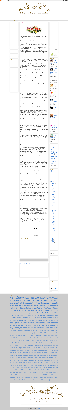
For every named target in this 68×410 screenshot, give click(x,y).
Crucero (16, 299)
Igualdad (21, 349)
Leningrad (14, 354)
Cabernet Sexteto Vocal (34, 335)
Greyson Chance (37, 347)
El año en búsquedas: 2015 (53, 186)
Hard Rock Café (34, 320)
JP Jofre (17, 350)
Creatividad (40, 318)
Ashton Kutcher (39, 332)
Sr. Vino (31, 297)
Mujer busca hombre (51, 359)
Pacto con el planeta (50, 362)
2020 (24, 315)
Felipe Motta (39, 308)
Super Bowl (41, 300)
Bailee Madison (13, 333)
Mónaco (36, 360)
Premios (46, 364)
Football (29, 300)
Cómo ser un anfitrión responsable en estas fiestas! (53, 195)
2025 (52, 171)
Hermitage (41, 320)
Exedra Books (18, 319)
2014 (55, 299)
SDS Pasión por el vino (48, 324)
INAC (12, 300)
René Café (37, 313)
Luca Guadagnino (42, 355)
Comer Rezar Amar (52, 338)
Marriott (17, 322)
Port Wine (40, 364)
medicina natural (48, 327)
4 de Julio (40, 309)
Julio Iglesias (11, 352)
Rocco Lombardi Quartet (15, 367)
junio (52, 237)
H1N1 (11, 348)
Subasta (46, 325)
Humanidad (39, 302)
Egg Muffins (36, 342)
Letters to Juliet (29, 354)
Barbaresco (39, 333)
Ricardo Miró (32, 324)
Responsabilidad (41, 313)
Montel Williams (29, 359)
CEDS (28, 335)
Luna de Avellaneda (56, 355)
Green (33, 347)
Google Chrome (17, 347)
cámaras (13, 327)
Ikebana (23, 349)
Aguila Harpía (22, 330)
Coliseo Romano (46, 338)
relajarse (12, 315)
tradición (37, 309)
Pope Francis (38, 364)
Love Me (40, 355)
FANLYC (21, 319)
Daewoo (51, 339)
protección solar (14, 328)
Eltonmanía (48, 298)
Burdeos (15, 335)
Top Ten (25, 309)
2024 (52, 172)
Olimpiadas (16, 313)
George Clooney (49, 319)
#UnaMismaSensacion (52, 328)
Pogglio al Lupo (25, 364)
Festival (43, 308)
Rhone (34, 305)
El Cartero (40, 342)
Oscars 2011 (43, 323)
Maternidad (22, 299)
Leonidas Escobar (20, 354)
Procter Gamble (16, 324)
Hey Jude (50, 348)
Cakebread (39, 335)
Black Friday (20, 310)
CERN (29, 335)
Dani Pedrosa (52, 318)
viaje (41, 298)
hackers (29, 327)
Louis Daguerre (29, 355)
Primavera (33, 313)
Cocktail (23, 338)
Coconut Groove (31, 338)
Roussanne (44, 324)
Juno (18, 352)
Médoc (33, 360)
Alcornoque (56, 330)
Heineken (48, 308)
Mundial (12, 360)
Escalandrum (11, 319)
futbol (30, 299)
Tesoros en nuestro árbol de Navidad (53, 188)
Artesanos (25, 332)
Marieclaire (13, 357)
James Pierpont (40, 350)
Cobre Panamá (19, 338)
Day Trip (30, 340)
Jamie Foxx (47, 350)
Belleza (37, 297)
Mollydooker (12, 359)
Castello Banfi (38, 310)
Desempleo (50, 340)
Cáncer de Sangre (42, 339)
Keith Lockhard (46, 352)
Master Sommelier (49, 357)
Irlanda (56, 320)
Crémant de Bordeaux (15, 339)
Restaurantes (31, 305)
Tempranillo (56, 325)
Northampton (15, 323)
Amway (19, 307)
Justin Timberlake (25, 352)
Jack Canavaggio (21, 350)
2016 (52, 181)
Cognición (35, 338)
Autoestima (27, 307)
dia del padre (21, 327)
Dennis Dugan (47, 340)
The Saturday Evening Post (29, 303)
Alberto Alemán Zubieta (48, 330)
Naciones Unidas (50, 312)
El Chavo (41, 342)
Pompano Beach (34, 364)
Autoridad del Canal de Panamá (31, 307)
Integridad (53, 308)
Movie (19, 305)
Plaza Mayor (15, 364)
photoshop (11, 328)
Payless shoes (11, 303)
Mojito (10, 359)
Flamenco (35, 319)
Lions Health (52, 354)
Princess (57, 364)
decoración (16, 327)
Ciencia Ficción (46, 337)
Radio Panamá (52, 365)
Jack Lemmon (25, 350)
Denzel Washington (56, 318)
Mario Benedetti (22, 357)
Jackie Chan (29, 350)
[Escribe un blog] (34, 235)
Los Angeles (24, 355)
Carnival (28, 317)
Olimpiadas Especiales (22, 323)
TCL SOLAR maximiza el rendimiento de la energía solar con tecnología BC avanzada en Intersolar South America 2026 (54, 157)
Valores (22, 297)
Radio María (49, 365)
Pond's (36, 364)
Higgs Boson (53, 348)
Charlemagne (48, 317)
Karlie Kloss (36, 352)
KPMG (27, 352)
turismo (19, 297)
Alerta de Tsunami (48, 315)
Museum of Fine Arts (46, 322)
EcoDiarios (11, 342)
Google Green (22, 347)
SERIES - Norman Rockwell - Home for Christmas (53, 217)
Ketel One (52, 300)
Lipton (54, 354)
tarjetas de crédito (20, 315)
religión (14, 298)
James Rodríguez (44, 350)
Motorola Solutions (45, 359)
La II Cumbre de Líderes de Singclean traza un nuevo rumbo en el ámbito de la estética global (54, 148)
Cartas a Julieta (55, 84)
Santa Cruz (11, 325)
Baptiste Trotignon (33, 333)
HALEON (14, 348)
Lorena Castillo (19, 355)
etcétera (20, 300)
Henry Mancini (41, 348)
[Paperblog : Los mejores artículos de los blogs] (13, 56)
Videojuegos (27, 309)
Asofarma (25, 307)
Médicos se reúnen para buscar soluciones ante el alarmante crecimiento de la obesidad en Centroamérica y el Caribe (53, 126)
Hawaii (35, 348)
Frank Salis (37, 319)
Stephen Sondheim (40, 325)
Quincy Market (35, 365)
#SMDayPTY (48, 328)
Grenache (34, 347)
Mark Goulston (25, 357)
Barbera (41, 333)
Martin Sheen (43, 357)
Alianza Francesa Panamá (55, 309)
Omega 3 (26, 323)
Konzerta (54, 296)
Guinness (53, 347)
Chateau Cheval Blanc (47, 310)
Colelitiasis (41, 338)
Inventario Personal (47, 349)
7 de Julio (33, 315)
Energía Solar (32, 308)
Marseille (40, 357)
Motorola (43, 359)
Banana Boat (19, 333)
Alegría (57, 330)
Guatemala (45, 347)
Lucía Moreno (45, 355)
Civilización (51, 337)
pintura (13, 302)
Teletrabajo (16, 309)
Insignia (38, 349)
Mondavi (14, 359)
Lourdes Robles (35, 355)
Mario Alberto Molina (18, 357)
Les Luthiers (23, 354)
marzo (53, 240)
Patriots (57, 302)
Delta (41, 340)
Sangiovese (19, 303)
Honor (40, 297)
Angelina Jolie (21, 307)
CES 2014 (32, 310)
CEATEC (26, 335)
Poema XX (23, 364)
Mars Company (19, 322)
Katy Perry (41, 352)
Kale (32, 352)
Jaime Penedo (35, 350)
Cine (35, 296)
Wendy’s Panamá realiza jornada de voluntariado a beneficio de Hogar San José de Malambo (53, 61)
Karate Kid (34, 352)
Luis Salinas (53, 355)
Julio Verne (13, 352)
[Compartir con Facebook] (36, 235)
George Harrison (53, 319)
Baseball (18, 310)
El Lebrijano (53, 342)
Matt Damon (55, 357)
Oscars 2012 (46, 323)
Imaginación (32, 349)
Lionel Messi (50, 354)
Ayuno (53, 332)
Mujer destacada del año (55, 359)
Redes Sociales (28, 299)
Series (18, 296)
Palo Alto (55, 362)
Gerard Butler (56, 319)
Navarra (49, 360)
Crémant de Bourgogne (20, 339)
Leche (42, 302)
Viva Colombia (43, 305)
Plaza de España (18, 364)
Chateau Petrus (56, 317)
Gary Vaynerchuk (45, 319)
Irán (10, 350)
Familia (33, 296)
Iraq (56, 349)
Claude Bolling (53, 337)
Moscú (41, 359)
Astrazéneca (11, 310)
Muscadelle (14, 360)
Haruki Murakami (31, 348)
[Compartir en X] (35, 235)
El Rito (57, 342)
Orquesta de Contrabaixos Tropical (13, 362)
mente (50, 327)
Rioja (36, 324)
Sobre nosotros (34, 20)
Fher (12, 345)
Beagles (55, 333)
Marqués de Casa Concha (33, 357)
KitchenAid (56, 352)
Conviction (32, 318)
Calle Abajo (50, 335)
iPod (37, 327)
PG (43, 362)
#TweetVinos (35, 299)
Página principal (13, 20)
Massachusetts (40, 299)
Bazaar (51, 333)
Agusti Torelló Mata (25, 330)
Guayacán (47, 347)
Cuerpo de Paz (31, 339)
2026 (52, 170)
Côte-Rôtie (46, 339)
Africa (17, 330)
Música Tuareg (42, 360)
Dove (49, 303)
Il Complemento (25, 349)
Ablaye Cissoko (45, 309)
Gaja (40, 319)
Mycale (32, 360)
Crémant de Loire (23, 339)
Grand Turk (31, 347)
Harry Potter (37, 320)
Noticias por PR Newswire (26, 20)
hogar (36, 327)
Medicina (25, 322)
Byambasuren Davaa (22, 335)
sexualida (22, 328)
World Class (52, 299)
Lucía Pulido (48, 355)
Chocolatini (31, 337)
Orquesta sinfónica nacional (34, 323)
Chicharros (28, 337)
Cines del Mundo (49, 300)
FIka (22, 319)
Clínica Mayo (15, 338)
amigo (30, 309)
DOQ (49, 339)
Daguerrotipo (53, 339)
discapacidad (53, 305)
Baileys (36, 307)
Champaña (43, 303)
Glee (22, 320)
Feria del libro (36, 302)
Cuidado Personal (32, 302)
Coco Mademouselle (26, 338)
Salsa (54, 324)
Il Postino (27, 349)
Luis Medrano (50, 355)
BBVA (54, 332)
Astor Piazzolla (35, 303)
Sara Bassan (14, 325)
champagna (48, 305)
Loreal (34, 312)
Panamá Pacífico (56, 323)
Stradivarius (44, 325)
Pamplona (53, 323)
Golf (30, 320)
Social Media (22, 303)
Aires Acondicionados (31, 330)
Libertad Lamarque (34, 354)
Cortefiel (38, 318)
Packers (44, 362)
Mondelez (20, 359)
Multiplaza (47, 302)
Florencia (28, 345)
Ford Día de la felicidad (41, 345)
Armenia (18, 332)
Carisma (19, 317)
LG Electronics (34, 300)
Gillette (14, 320)
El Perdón (55, 342)
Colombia (16, 297)
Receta (17, 303)
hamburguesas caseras (33, 327)
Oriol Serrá (30, 323)
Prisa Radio (13, 324)
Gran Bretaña (25, 347)
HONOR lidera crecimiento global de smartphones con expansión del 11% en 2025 (53, 101)
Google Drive (20, 347)
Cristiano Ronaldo (17, 308)
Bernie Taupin (26, 300)
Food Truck (35, 345)
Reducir (22, 324)
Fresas (39, 319)
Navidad (53, 297)
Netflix (53, 322)
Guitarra (52, 303)
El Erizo (43, 342)
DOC (48, 339)
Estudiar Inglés (35, 308)
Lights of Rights (43, 354)
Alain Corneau (35, 330)
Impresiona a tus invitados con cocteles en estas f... (53, 191)
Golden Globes (28, 320)
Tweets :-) (44, 20)
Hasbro (34, 348)
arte (44, 296)
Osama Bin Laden (27, 362)
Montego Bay (46, 312)
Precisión (45, 364)
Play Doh (13, 364)
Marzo (44, 357)
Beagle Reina (53, 333)
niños (46, 300)
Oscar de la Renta (40, 323)
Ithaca (11, 350)
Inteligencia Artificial (55, 303)
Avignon (50, 332)
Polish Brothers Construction (29, 364)
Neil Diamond (53, 360)
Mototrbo (48, 359)
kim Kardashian (33, 309)
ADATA (41, 309)
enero (53, 242)
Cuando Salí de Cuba (27, 339)
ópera (41, 328)
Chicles (29, 337)
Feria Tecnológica (25, 319)
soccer (13, 304)
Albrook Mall (50, 309)
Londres (55, 354)
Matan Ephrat (52, 357)
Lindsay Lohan (47, 354)
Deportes (57, 298)
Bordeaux (20, 302)
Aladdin (33, 330)
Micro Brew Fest (33, 322)
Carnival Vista (30, 317)
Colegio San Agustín (38, 338)
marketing (33, 299)
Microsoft (11, 298)
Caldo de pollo (44, 335)
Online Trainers (19, 313)
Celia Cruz (42, 317)
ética (40, 328)
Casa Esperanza (34, 317)
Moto (48, 312)
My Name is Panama (25, 360)
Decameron (50, 297)
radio (16, 328)
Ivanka (12, 350)
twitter (14, 304)
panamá (24, 296)
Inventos (49, 349)
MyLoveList (31, 360)
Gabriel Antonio (19, 299)
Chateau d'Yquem (52, 310)
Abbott (39, 315)
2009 (52, 249)
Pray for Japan (30, 313)
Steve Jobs (11, 309)
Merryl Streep (27, 322)
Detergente (57, 340)
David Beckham (17, 340)
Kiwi (57, 352)
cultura (25, 297)
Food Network (32, 345)
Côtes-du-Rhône (23, 308)
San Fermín (56, 324)
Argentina (55, 298)
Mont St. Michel (26, 359)
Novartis (51, 302)
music (31, 296)
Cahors (37, 335)
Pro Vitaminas (15, 365)
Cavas (37, 317)
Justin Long (22, 352)
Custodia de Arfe (34, 339)
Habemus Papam (18, 348)
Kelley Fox (49, 352)
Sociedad (28, 325)
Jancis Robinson (50, 350)
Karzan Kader (39, 352)
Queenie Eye (33, 365)
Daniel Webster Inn (56, 339)
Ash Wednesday (36, 332)
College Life (27, 318)
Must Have (17, 360)
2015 (52, 182)
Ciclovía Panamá (43, 337)
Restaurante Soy (24, 324)
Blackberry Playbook (55, 108)
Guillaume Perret (49, 347)
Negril (51, 360)
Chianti (57, 307)
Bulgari (13, 335)
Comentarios (53, 284)
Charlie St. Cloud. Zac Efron (16, 337)
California (48, 335)
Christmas (13, 308)
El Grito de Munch (45, 342)
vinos (37, 296)
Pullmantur (25, 299)
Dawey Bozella (28, 340)
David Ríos (26, 340)
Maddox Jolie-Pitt (41, 312)
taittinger (26, 328)
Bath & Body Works (49, 333)
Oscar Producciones (41, 296)
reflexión (11, 304)
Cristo (42, 318)
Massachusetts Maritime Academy (13, 305)
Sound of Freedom (34, 325)
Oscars (32, 362)
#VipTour (55, 328)
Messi (29, 322)
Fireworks (24, 345)
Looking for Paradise (13, 355)
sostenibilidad (15, 315)
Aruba (34, 332)
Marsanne (22, 322)
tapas (17, 315)
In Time (33, 349)
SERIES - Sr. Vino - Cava (53, 226)
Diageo (45, 297)
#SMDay (46, 328)
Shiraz (51, 313)
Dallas (49, 318)
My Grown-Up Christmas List (20, 360)
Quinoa (39, 365)
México (35, 360)
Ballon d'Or (15, 333)
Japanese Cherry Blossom (54, 350)
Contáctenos (39, 20)
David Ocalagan (22, 340)
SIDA (50, 313)
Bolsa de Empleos (19, 20)
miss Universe (56, 327)
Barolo (42, 333)
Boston (38, 299)
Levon (31, 354)
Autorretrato (49, 332)
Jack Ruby (27, 350)
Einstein (38, 342)
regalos (20, 328)
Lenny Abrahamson (16, 354)
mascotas (45, 327)
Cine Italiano (21, 318)
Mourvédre (43, 322)
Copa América (35, 318)
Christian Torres (35, 337)
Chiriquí (11, 308)
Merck (43, 312)
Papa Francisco (22, 305)
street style (24, 328)
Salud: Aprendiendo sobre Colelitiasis (54, 208)
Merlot (18, 305)
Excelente (16, 319)
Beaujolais (40, 307)
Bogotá (38, 303)
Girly (15, 320)
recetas (18, 328)
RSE (42, 365)
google (57, 296)
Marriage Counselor (38, 357)
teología (28, 328)
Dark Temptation (14, 340)
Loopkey (16, 355)
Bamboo (17, 333)
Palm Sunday (53, 362)
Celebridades (27, 298)
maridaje (57, 305)
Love (38, 355)
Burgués (17, 335)
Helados (39, 348)
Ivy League (14, 350)
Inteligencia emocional (52, 320)
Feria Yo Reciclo (29, 319)
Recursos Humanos (45, 299)
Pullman (31, 365)
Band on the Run (27, 333)
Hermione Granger (44, 348)
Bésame (30, 310)
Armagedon (17, 332)
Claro (14, 308)
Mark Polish (28, 357)
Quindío (38, 365)
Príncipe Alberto (26, 365)
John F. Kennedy (21, 312)
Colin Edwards (43, 338)
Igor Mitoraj (19, 349)
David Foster (20, 340)
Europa (14, 319)
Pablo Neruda (48, 323)
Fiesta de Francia (19, 345)
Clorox (23, 318)
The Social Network (21, 309)
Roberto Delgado (11, 367)
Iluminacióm (29, 349)
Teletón (18, 309)
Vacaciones (56, 297)
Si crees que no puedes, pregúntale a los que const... (54, 198)
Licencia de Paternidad (39, 354)
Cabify (36, 310)
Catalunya (42, 310)
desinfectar (18, 327)
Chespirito (26, 337)
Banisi (29, 333)
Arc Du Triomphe (14, 332)
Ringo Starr (44, 313)
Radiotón (54, 365)
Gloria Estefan (25, 320)
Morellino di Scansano (35, 359)
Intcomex (16, 312)
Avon (51, 332)
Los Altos (21, 355)
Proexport (11, 297)
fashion (13, 299)
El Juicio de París (49, 342)
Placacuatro (11, 364)
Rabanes (44, 365)
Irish (57, 349)
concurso (16, 300)
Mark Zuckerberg (14, 322)
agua (29, 309)
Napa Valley (53, 312)
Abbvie (17, 307)
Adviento (45, 315)
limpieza (43, 327)
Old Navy (19, 323)
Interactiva (44, 349)
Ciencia (45, 303)
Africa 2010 (17, 302)
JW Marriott (19, 350)
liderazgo (41, 327)
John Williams (25, 312)
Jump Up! (15, 352)
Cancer (27, 302)
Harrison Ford (29, 348)
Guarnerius (42, 347)
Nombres (23, 236)
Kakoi (31, 352)
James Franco (38, 350)
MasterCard (27, 297)
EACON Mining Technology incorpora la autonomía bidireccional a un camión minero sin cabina (54, 152)
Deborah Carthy (39, 340)
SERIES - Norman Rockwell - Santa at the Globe (53, 202)
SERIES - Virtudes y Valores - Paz (53, 214)
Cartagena (29, 302)
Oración (28, 323)
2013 (54, 299)
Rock (39, 300)
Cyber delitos (39, 339)
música (15, 296)
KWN (41, 302)
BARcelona (16, 310)
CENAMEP (53, 307)
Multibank (11, 360)
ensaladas (27, 327)
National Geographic (47, 360)
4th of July (31, 315)
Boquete (25, 310)
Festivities (11, 345)
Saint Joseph (52, 324)
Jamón (48, 350)
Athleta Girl (45, 332)
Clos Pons (13, 338)
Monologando (22, 359)
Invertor (51, 349)
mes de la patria (53, 327)
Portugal (43, 364)
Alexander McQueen (52, 315)
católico (14, 300)
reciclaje (14, 307)
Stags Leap (37, 325)
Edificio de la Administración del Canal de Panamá (21, 342)
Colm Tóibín (49, 338)
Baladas (38, 307)
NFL (49, 302)
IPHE (44, 320)
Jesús (19, 312)
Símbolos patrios (49, 325)
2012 (13, 297)
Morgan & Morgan (39, 359)
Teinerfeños (52, 325)
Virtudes (35, 297)
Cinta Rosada (55, 310)
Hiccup (51, 348)
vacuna (36, 328)
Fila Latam (22, 345)
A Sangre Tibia (36, 315)
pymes (10, 315)
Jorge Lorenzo (28, 312)
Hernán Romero (47, 348)
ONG (17, 323)
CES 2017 (31, 335)
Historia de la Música (20, 298)
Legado (12, 354)
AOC (43, 309)
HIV (31, 320)
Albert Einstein (41, 330)
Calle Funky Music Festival (53, 335)
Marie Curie (11, 357)
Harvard (39, 320)
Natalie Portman (50, 322)
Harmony (27, 348)
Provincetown (23, 365)
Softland (55, 313)
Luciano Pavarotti (37, 312)
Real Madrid (19, 324)
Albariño (48, 309)
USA (52, 298)
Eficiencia (34, 342)
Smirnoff (53, 313)
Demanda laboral (44, 340)
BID (56, 332)
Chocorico (33, 337)
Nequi (56, 360)
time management (31, 328)
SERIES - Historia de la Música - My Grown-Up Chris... (53, 229)
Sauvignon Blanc (37, 305)
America (57, 315)
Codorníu (33, 338)
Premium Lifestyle (49, 364)
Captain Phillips (16, 317)
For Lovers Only (37, 345)
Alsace (55, 315)
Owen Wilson (36, 362)
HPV (15, 348)
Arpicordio (23, 332)
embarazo (25, 327)
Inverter (17, 312)
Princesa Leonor (54, 364)
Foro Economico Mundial (47, 345)
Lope (17, 355)
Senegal (16, 325)
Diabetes (26, 308)
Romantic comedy (47, 313)
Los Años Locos (26, 355)
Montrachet (36, 322)
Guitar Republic (55, 347)
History (43, 320)
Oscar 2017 (30, 362)
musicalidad (11, 307)
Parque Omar (22, 313)
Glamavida (21, 320)
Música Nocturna (39, 360)
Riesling (34, 324)
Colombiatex (29, 318)
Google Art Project (13, 347)
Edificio (15, 342)
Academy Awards (42, 315)
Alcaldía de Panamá (52, 330)
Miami (31, 322)
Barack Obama (36, 333)
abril (52, 239)
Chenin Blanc (20, 337)
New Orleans (56, 312)
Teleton (54, 325)
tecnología (12, 296)
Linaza (45, 354)
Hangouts (46, 308)
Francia (51, 298)
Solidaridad (40, 305)
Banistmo (31, 333)
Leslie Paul (27, 354)
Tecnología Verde (32, 298)
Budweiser (12, 335)
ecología (47, 297)
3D (25, 315)
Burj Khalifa (19, 335)
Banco (21, 333)
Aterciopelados (42, 332)
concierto (42, 297)
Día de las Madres (29, 308)
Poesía (27, 313)
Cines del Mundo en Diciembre (53, 221)
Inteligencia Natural (41, 349)
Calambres (41, 335)
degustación (11, 302)
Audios (46, 332)
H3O (12, 348)
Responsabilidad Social (27, 305)
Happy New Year (22, 348)
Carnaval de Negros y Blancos (23, 317)
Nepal (54, 360)
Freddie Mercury (53, 345)
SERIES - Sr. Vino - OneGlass (53, 206)
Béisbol (25, 335)
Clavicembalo (56, 337)
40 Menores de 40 (28, 315)
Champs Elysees (45, 317)
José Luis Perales (32, 312)
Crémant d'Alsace (11, 339)
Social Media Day (25, 325)
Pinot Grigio (15, 303)
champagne (50, 305)
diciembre (53, 183)
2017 (52, 180)
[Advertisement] (34, 271)
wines (24, 300)
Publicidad (37, 300)
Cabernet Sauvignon (23, 302)
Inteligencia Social (56, 308)
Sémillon (57, 313)
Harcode (25, 348)
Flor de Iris (26, 345)
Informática (49, 320)
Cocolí (28, 338)
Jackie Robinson (32, 350)
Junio (17, 352)
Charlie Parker (12, 337)
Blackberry (23, 310)
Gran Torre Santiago (28, 347)
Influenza (46, 320)
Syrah (25, 303)
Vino (40, 298)
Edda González (13, 342)
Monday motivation (17, 359)
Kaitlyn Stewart (29, 352)
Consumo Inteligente (44, 298)
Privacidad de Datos (12, 365)
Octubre (13, 313)
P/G (39, 362)
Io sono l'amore (54, 349)
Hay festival (37, 348)
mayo (52, 238)
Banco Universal (23, 333)
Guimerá (51, 347)
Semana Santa (49, 299)
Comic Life (55, 338)
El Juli (51, 342)
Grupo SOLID (40, 347)
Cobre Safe (22, 338)
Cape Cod (40, 303)
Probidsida (17, 365)
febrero (53, 241)
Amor (16, 298)
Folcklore (30, 345)
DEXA (47, 339)
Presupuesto (52, 364)
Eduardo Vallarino (27, 342)
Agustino (28, 330)
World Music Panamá (48, 296)
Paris (24, 305)
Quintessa (41, 365)
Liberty (36, 354)
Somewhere (30, 325)
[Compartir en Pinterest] (37, 235)
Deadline (37, 340)
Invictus (52, 349)
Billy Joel (46, 307)
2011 (52, 296)
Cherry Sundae (23, 337)
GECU (31, 300)
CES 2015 (34, 310)
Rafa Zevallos (56, 365)
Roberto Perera (41, 324)
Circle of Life (48, 337)
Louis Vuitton (32, 355)
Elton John (24, 298)
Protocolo (21, 365)
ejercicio (18, 300)
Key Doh (54, 352)
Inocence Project (36, 349)
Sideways (18, 325)
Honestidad (50, 308)
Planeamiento (25, 313)
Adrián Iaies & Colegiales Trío (14, 330)
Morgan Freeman (40, 322)
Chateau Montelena (52, 317)
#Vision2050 (57, 328)
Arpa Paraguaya (21, 332)
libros (39, 327)
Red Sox (35, 313)
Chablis (44, 310)
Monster (24, 359)
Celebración (39, 317)
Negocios (55, 300)
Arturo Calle (33, 332)
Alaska (37, 330)
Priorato (11, 324)
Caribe (55, 307)
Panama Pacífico (54, 302)
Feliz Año (42, 308)
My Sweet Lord (28, 360)
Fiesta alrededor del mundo (15, 345)
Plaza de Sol (21, 364)
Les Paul (25, 354)
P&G (38, 362)
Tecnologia (14, 309)
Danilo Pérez (11, 340)
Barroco (44, 333)
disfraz (23, 327)
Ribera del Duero (28, 324)
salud (21, 296)
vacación (34, 328)
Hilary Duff (56, 348)
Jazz (20, 297)
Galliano (42, 319)
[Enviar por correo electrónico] (34, 235)
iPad (55, 305)
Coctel (24, 318)
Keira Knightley (43, 352)
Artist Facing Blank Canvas (29, 332)
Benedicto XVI (43, 307)
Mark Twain (30, 357)
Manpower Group (37, 298)
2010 (22, 315)
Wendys (45, 305)
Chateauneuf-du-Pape (12, 318)
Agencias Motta (19, 330)
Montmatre (32, 359)
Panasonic (28, 296)
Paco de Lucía (46, 362)
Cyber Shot (37, 339)
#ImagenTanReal (43, 328)
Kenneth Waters (51, 352)
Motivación (45, 302)
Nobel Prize (11, 313)
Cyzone (48, 318)
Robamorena (38, 324)
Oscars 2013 (34, 362)
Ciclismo (18, 318)
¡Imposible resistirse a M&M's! (55, 92)
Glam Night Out (18, 320)
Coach (17, 338)
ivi (38, 327)
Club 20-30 (47, 303)
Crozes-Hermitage (45, 318)
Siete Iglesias (21, 325)
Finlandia (32, 319)
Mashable (46, 357)
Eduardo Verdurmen (31, 342)
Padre (51, 323)
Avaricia (14, 310)
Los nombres (53, 184)
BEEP (55, 332)
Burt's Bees (28, 310)
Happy (20, 348)
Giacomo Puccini (12, 320)
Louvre (37, 355)
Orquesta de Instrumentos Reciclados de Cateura (21, 362)
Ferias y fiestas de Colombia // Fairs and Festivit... (54, 211)
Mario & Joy (15, 357)
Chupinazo (16, 318)
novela (35, 309)
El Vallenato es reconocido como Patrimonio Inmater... (53, 223)
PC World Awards (41, 362)
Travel (33, 303)
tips (15, 307)
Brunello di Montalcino (49, 307)
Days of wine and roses (34, 340)
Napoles (44, 360)
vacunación (38, 328)
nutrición (22, 300)
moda (33, 297)
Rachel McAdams (46, 365)
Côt (44, 339)
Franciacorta (51, 345)
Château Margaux (38, 337)
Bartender (46, 333)
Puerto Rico (29, 365)
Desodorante (54, 340)
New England (55, 322)
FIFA (50, 303)
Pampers (57, 362)
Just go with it (20, 352)
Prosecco (19, 365)
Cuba (20, 308)
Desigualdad (52, 340)
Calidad (46, 335)
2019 (16, 307)
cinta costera (44, 300)
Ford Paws (44, 345)
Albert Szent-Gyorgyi (44, 330)
